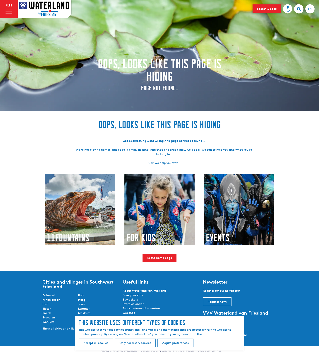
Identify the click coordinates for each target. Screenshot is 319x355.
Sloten (46, 308)
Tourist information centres (141, 308)
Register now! (217, 301)
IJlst (45, 304)
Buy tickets (130, 299)
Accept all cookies (95, 343)
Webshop (129, 313)
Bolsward (48, 295)
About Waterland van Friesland (144, 290)
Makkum (84, 313)
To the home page (159, 258)
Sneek (46, 313)
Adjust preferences (175, 343)
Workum (48, 322)
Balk (81, 295)
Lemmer (84, 308)
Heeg (81, 299)
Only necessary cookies (135, 343)
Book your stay (133, 295)
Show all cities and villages (60, 328)
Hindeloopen (51, 299)
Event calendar (133, 304)
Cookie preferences (209, 350)
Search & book (267, 9)
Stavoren (48, 317)
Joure (82, 304)
